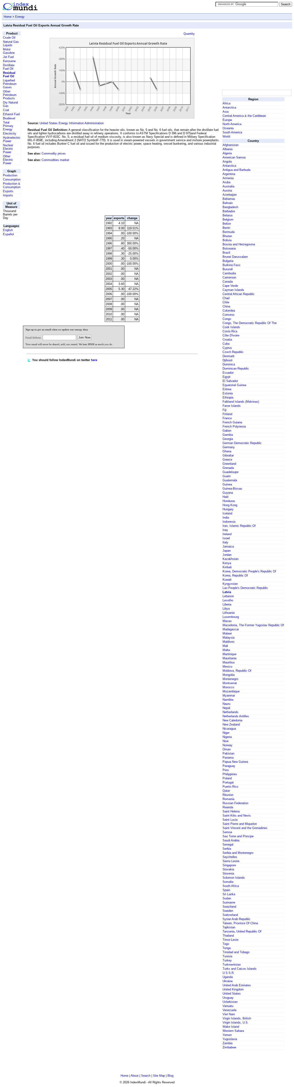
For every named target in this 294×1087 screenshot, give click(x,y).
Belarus (228, 215)
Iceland (227, 513)
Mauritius (229, 662)
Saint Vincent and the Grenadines (245, 828)
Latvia (227, 592)
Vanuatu (228, 1006)
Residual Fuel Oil (9, 74)
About (135, 1075)
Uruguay (228, 997)
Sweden (228, 910)
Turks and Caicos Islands (240, 968)
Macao (227, 621)
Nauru (226, 704)
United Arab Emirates (237, 985)
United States (232, 993)
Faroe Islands (232, 405)
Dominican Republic (236, 368)
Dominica (229, 364)
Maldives (229, 641)
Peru (226, 770)
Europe (227, 120)
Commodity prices (54, 153)
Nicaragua (229, 728)
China (226, 306)
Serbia (227, 848)
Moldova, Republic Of (237, 670)
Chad (226, 298)
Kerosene (9, 61)
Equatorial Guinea (234, 385)
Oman (227, 749)
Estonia (228, 393)
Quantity (189, 33)
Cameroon (229, 277)
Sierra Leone (231, 861)
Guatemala (230, 480)
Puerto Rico (230, 786)
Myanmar (229, 695)
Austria (227, 190)
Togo (226, 944)
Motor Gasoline (9, 51)
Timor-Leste (230, 939)
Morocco (228, 687)
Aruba (226, 182)
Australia (228, 186)
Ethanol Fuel (11, 114)
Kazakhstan (230, 559)
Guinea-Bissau (232, 488)
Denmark (229, 356)
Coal (6, 110)
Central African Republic (238, 294)
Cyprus (227, 348)
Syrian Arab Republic (236, 919)
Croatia (227, 339)
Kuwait (227, 579)
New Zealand (231, 724)
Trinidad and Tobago (236, 952)
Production (10, 175)
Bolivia (227, 240)
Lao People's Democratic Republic (245, 588)
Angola (227, 161)
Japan (227, 550)
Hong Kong (230, 505)
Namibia (228, 699)
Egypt (226, 377)
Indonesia (229, 521)
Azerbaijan (230, 194)
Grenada (228, 468)
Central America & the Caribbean (244, 116)
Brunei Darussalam (235, 256)
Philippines (230, 774)
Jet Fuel (8, 57)
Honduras (229, 501)
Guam (227, 476)
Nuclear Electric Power (8, 148)
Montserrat (230, 683)
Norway (227, 745)
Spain (226, 890)
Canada (228, 281)
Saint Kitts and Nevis (237, 815)
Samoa (227, 832)
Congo (227, 319)
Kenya (227, 563)
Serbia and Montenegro (238, 853)
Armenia (228, 178)
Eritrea (227, 389)
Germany (229, 447)
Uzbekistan (230, 1002)
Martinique (229, 654)
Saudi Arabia (231, 840)
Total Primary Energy (8, 126)
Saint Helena (231, 811)
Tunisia (227, 956)
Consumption (11, 179)
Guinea (227, 484)
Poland (227, 778)
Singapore (229, 865)
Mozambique (231, 691)
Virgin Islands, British (237, 1018)
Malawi (227, 633)
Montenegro (230, 679)
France (227, 418)
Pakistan (228, 753)
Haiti (226, 497)
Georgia (228, 439)
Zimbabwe (229, 1047)
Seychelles (230, 857)
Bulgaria (228, 261)
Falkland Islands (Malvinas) (241, 401)
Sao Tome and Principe (238, 836)
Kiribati (227, 567)
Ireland (227, 534)
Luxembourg (231, 617)
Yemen (227, 1035)
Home (7, 16)
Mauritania (229, 658)
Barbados (229, 211)
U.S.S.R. (229, 973)
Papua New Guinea (235, 761)
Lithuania (229, 612)
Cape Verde (230, 285)
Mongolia (229, 675)
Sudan (227, 898)
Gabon (227, 430)
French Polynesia (234, 426)
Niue (226, 741)
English (8, 230)
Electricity (9, 133)
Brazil (226, 252)
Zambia (227, 1043)
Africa (226, 103)
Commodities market (55, 160)
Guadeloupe (230, 472)
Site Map (159, 1075)
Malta (226, 650)
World (226, 136)
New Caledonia (232, 720)
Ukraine (228, 981)
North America (232, 124)
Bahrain (228, 203)
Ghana (227, 451)
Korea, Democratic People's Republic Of (249, 571)
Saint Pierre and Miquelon (240, 824)
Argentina (229, 174)
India (226, 517)
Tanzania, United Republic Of (242, 931)
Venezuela (229, 1010)
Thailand (228, 935)
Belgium (228, 219)
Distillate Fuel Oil (8, 66)
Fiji (224, 410)
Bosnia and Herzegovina (239, 244)
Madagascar (231, 629)
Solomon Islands (234, 877)
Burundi (228, 269)
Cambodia (229, 273)
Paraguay (229, 766)
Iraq (225, 530)
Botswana (229, 248)
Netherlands (230, 712)
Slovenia (228, 873)
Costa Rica (230, 331)
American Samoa (234, 157)
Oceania (228, 128)
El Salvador (230, 381)
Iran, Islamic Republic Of (239, 526)
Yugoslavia (230, 1039)
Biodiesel (9, 118)
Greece (227, 459)
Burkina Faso (231, 265)
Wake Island (231, 1026)
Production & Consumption (11, 185)
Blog (170, 1075)
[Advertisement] (186, 180)
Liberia (227, 604)
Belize (227, 223)
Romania (228, 799)
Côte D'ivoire (231, 335)
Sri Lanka (229, 894)
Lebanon (228, 596)
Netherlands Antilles (236, 716)
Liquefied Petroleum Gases (10, 84)
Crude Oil (9, 37)
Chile (226, 302)
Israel (226, 538)
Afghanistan (230, 145)
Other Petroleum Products (10, 95)
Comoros (229, 314)
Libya (226, 608)
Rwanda (228, 807)
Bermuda (229, 232)
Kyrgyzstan (230, 583)
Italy (225, 542)
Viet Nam (229, 1014)
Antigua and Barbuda (236, 170)
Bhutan (227, 236)
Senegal (228, 844)
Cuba (226, 343)
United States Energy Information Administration (72, 123)
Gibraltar (228, 455)
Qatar (226, 790)
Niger (226, 732)
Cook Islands (231, 327)
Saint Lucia (230, 819)
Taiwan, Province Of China (240, 923)
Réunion (228, 795)
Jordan (227, 554)
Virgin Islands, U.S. (236, 1022)
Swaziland (229, 906)
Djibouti (227, 360)
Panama (228, 757)
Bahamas (229, 199)
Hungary (228, 509)
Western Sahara (233, 1031)
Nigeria (227, 737)
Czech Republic (233, 352)
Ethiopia (228, 397)
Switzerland (230, 915)
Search (145, 1075)
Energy (20, 16)
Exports (8, 191)
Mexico (227, 666)
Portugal (228, 782)
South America (232, 132)
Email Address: (33, 337)
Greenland (229, 463)
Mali (225, 646)
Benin (226, 227)
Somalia (228, 881)
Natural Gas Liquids (11, 43)
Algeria (227, 153)
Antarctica (229, 107)
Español (8, 234)
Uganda (228, 977)
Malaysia (229, 637)
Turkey (227, 960)
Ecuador (228, 372)
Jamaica (228, 546)
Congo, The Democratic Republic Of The (250, 323)
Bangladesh (230, 207)
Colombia (229, 310)
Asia (226, 111)
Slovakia (228, 869)
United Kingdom (233, 989)
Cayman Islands (233, 290)
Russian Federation (235, 803)
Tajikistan (229, 927)
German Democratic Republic (242, 443)
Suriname (229, 902)
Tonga (227, 948)
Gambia (228, 434)
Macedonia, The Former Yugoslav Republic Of (253, 625)
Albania (227, 149)
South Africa (231, 886)
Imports (8, 195)
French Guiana (232, 422)
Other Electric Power (8, 160)
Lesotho (228, 600)
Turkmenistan (232, 964)
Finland (227, 414)
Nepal (226, 708)
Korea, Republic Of (235, 575)
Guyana (228, 492)
